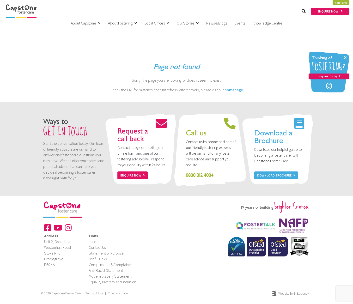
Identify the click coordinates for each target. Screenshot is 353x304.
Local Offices (155, 23)
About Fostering (120, 23)
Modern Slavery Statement (110, 276)
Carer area (341, 2)
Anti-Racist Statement (106, 270)
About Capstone (83, 23)
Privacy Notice (118, 293)
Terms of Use (94, 293)
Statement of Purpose (106, 253)
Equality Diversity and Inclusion (112, 282)
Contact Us (97, 247)
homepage (234, 89)
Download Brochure (274, 175)
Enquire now (130, 175)
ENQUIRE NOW (328, 11)
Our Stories (185, 23)
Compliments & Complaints (110, 264)
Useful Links (98, 258)
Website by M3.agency (293, 293)
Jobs (92, 241)
